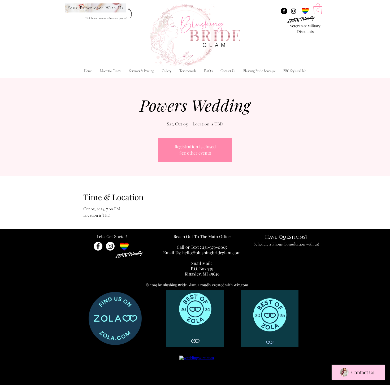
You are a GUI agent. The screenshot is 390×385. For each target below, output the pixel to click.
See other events (195, 153)
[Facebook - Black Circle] (284, 11)
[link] (317, 8)
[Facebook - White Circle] (98, 246)
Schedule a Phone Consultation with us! (286, 244)
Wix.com (240, 284)
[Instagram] (293, 11)
